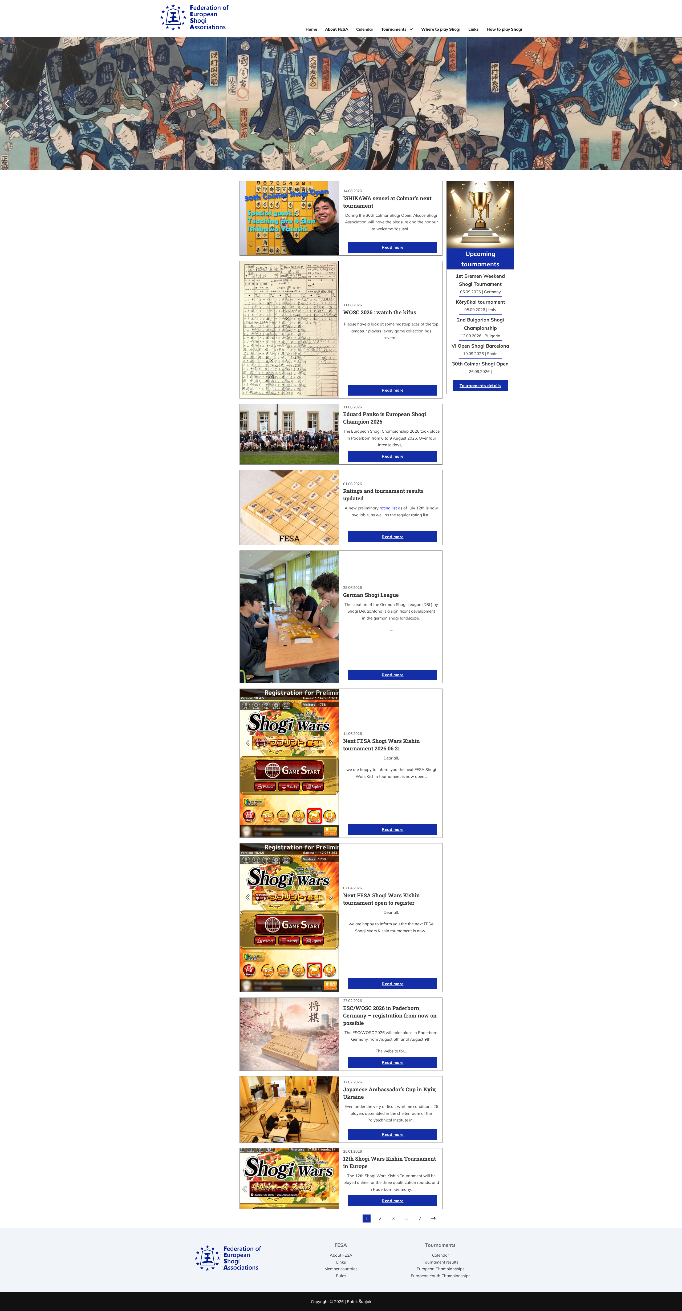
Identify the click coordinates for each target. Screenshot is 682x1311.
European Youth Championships (440, 1275)
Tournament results (440, 1262)
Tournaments (394, 29)
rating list (388, 507)
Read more (393, 247)
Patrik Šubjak (359, 1301)
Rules (341, 1275)
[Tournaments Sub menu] (411, 29)
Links (473, 29)
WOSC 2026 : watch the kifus (379, 312)
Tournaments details (480, 385)
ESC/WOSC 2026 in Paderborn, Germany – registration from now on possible (390, 1015)
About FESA (336, 29)
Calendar (364, 29)
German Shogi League (371, 594)
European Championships (440, 1268)
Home (311, 29)
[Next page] (433, 1218)
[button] (6, 103)
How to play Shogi (504, 29)
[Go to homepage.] (194, 18)
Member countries (340, 1268)
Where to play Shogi (440, 29)
